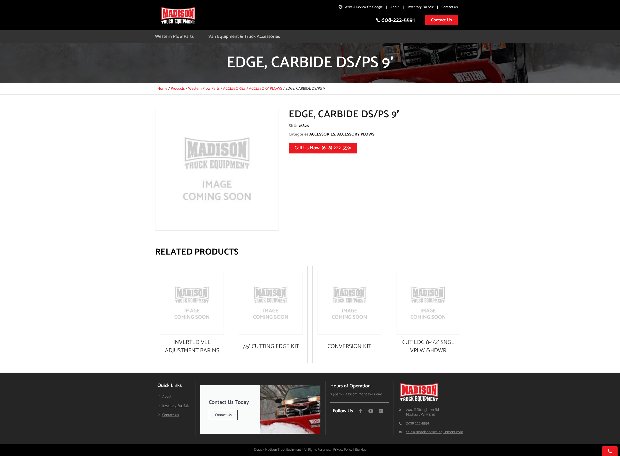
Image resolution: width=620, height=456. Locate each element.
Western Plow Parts (174, 36)
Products (178, 88)
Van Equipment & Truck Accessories (244, 36)
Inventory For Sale (420, 7)
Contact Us (450, 7)
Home (162, 88)
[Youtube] (371, 411)
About (395, 7)
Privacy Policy (342, 450)
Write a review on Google (364, 7)
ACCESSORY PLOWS (265, 88)
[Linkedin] (381, 411)
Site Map (360, 450)
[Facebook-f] (360, 411)
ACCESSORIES (234, 88)
